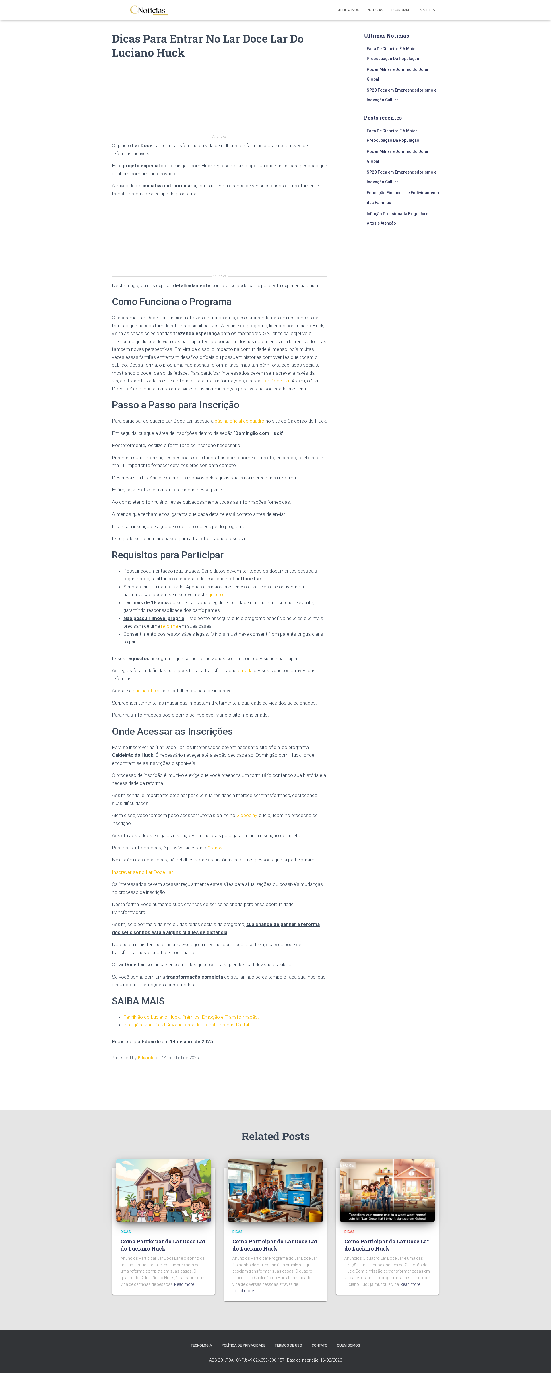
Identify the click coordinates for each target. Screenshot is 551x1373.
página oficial (146, 690)
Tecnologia (201, 1345)
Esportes (426, 10)
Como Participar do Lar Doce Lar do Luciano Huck (163, 1245)
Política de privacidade (243, 1345)
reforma (169, 626)
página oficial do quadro (239, 421)
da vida (245, 670)
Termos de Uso (288, 1345)
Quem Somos (348, 1345)
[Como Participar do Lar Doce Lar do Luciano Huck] (163, 1190)
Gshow (214, 848)
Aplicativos (348, 10)
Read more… (185, 1284)
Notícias (375, 10)
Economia (400, 10)
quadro (215, 594)
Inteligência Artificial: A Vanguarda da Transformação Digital (186, 1025)
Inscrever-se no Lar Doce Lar (142, 872)
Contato (319, 1345)
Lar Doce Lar (276, 381)
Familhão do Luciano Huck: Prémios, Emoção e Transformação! (191, 1017)
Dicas (126, 1232)
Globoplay (246, 815)
